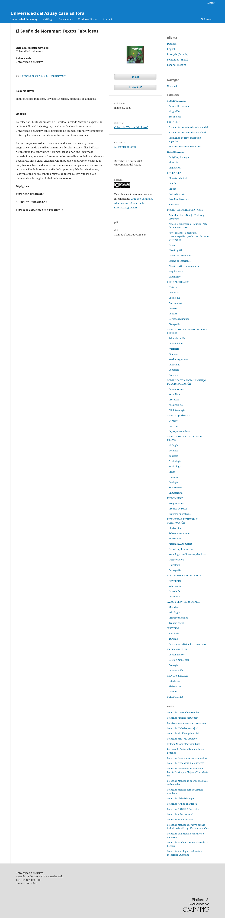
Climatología (175, 492)
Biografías (174, 111)
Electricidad (175, 528)
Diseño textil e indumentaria (184, 266)
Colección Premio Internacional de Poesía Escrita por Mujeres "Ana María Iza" (187, 772)
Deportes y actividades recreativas (187, 644)
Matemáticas (175, 686)
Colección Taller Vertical (180, 819)
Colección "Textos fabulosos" (131, 127)
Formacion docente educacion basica (188, 132)
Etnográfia (174, 324)
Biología (173, 445)
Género (173, 308)
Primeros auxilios (178, 617)
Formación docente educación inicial (188, 127)
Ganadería (174, 591)
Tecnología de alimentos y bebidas (187, 554)
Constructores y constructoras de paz (187, 723)
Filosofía (173, 162)
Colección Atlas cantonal (180, 814)
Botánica (173, 450)
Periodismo (175, 394)
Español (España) (177, 64)
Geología (173, 482)
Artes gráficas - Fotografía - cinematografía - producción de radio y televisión (189, 236)
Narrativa (174, 204)
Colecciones (66, 19)
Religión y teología (179, 157)
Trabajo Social (176, 622)
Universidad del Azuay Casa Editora (48, 13)
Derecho (173, 420)
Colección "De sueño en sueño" (183, 712)
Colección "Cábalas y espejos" (182, 728)
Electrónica (175, 538)
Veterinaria (175, 586)
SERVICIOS (173, 628)
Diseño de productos (180, 255)
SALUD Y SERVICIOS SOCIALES (183, 601)
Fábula (172, 188)
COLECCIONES (175, 696)
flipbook (134, 87)
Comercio (174, 369)
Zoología (173, 455)
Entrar (210, 2)
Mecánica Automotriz (180, 543)
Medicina (174, 607)
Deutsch (171, 43)
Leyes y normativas (179, 431)
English (171, 49)
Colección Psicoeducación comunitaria (187, 758)
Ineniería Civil (176, 559)
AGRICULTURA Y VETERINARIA (184, 575)
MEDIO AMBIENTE (177, 649)
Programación (176, 503)
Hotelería (174, 633)
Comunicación (176, 389)
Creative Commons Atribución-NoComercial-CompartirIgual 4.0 (133, 203)
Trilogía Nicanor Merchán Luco (183, 743)
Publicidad (174, 364)
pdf (137, 76)
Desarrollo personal (179, 106)
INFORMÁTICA (175, 498)
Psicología (174, 612)
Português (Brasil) (177, 59)
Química (173, 477)
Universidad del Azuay (24, 19)
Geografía (174, 292)
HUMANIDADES (175, 151)
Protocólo (174, 399)
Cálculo (173, 691)
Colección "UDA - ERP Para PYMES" (185, 763)
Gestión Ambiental (179, 659)
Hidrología (174, 564)
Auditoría (174, 348)
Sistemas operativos (180, 513)
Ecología (173, 665)
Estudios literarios (179, 199)
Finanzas (173, 354)
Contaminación (177, 654)
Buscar (207, 19)
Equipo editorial (87, 19)
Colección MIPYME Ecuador (182, 738)
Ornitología (175, 461)
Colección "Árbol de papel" (181, 798)
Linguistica (175, 167)
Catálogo (48, 19)
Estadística (174, 681)
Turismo (173, 638)
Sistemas (173, 375)
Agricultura (175, 580)
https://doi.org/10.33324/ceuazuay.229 (44, 76)
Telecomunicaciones (180, 533)
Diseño (172, 245)
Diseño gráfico (176, 250)
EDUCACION (173, 121)
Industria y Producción (181, 549)
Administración (177, 338)
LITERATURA (174, 172)
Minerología (175, 487)
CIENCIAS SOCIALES (178, 281)
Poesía (172, 183)
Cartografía (175, 570)
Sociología (174, 297)
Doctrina (173, 426)
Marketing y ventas (179, 359)
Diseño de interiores (180, 260)
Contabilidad (176, 343)
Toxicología (175, 466)
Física (172, 471)
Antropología (176, 303)
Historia (173, 287)
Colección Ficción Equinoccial (183, 733)
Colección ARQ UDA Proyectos (183, 809)
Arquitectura (176, 271)
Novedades (173, 86)
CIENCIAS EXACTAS (177, 675)
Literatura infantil (125, 146)
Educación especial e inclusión (185, 146)
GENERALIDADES (176, 100)
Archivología (176, 404)
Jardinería (174, 596)
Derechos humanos (179, 318)
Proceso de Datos (178, 508)
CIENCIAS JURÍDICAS (178, 415)
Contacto (108, 19)
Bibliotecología (177, 410)
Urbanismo (175, 276)
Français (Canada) (177, 54)
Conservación (176, 670)
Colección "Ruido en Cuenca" (182, 803)
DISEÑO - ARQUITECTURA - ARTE (185, 209)
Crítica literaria (177, 194)
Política (173, 313)
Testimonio (175, 116)
